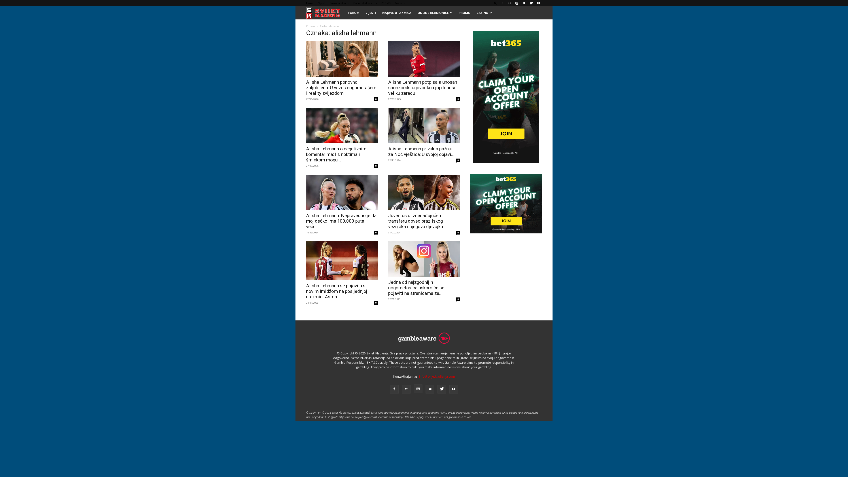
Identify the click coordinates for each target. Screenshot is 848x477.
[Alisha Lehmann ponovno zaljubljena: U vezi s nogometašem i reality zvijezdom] (342, 59)
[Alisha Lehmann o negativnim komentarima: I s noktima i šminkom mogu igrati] (342, 125)
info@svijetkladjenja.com (437, 376)
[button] (495, 3)
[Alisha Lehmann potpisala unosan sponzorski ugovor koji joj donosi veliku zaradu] (424, 59)
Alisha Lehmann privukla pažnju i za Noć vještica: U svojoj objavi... (421, 151)
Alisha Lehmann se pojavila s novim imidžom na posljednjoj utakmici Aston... (336, 291)
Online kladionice (363, 3)
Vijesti (322, 3)
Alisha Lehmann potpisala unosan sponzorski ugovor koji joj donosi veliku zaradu (422, 88)
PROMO (386, 3)
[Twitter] (531, 3)
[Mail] (524, 3)
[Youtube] (538, 3)
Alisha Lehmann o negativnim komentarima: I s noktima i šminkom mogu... (336, 154)
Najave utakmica (339, 3)
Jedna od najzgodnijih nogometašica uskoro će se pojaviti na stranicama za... (416, 288)
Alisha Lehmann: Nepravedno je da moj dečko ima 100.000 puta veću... (341, 221)
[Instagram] (516, 3)
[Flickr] (509, 3)
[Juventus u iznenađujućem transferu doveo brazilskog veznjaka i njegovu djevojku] (424, 192)
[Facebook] (502, 3)
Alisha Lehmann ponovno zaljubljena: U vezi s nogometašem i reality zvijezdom (341, 88)
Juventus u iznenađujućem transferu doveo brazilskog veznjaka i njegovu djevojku (415, 221)
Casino (399, 3)
